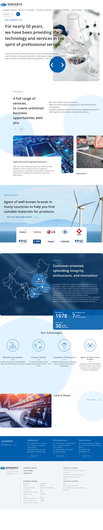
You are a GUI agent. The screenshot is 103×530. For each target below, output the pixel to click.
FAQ (64, 483)
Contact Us (6, 445)
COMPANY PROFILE (10, 10)
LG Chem (26, 490)
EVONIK (42, 486)
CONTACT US (88, 10)
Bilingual (66, 490)
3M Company (27, 494)
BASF (25, 496)
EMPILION (43, 483)
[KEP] (20, 241)
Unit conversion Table (70, 486)
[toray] (48, 241)
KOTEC (42, 492)
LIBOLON (43, 494)
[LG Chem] (48, 231)
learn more (91, 400)
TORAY (42, 498)
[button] (62, 65)
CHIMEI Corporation (29, 498)
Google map (34, 456)
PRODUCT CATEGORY (27, 10)
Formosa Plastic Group (30, 492)
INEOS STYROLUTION (47, 488)
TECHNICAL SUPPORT (61, 10)
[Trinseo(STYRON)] (20, 231)
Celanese (26, 483)
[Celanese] (34, 231)
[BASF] (34, 241)
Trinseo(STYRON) (29, 488)
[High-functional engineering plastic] (43, 154)
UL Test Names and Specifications (74, 488)
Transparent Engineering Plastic (73, 474)
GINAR (42, 500)
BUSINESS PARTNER (44, 10)
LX (41, 496)
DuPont (25, 486)
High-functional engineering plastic (30, 162)
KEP (41, 490)
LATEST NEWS (76, 10)
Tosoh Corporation (29, 500)
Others (65, 479)
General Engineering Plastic (72, 477)
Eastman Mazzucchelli (30, 502)
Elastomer (81, 173)
